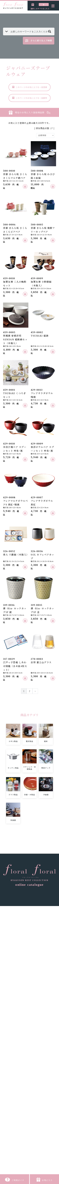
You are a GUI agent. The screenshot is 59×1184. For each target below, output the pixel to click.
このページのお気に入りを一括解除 (31, 98)
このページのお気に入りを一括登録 (31, 87)
